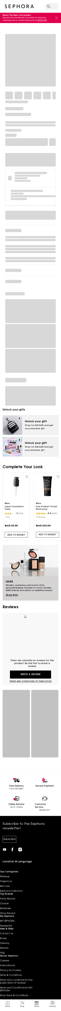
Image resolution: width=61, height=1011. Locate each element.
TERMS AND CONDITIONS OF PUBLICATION (30, 681)
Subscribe (9, 839)
